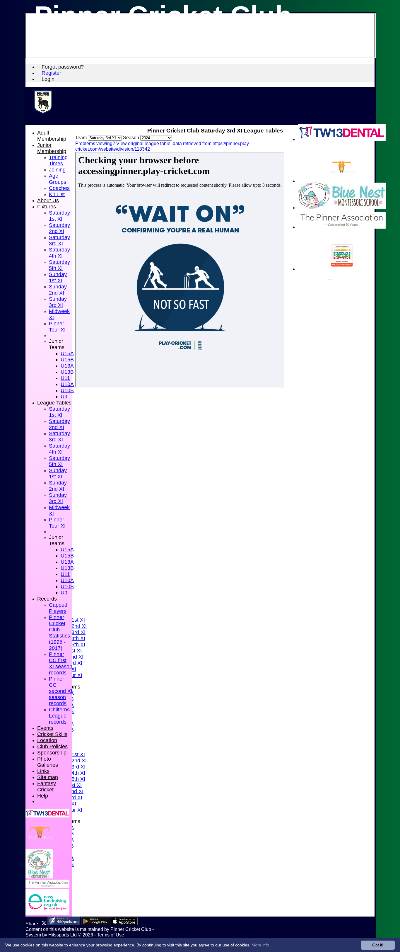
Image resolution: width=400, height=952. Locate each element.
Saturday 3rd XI (59, 240)
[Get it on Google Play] (95, 923)
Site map (47, 777)
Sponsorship (51, 753)
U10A (67, 384)
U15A (67, 353)
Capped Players (58, 608)
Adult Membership (51, 136)
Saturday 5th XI (59, 265)
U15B (67, 360)
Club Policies (52, 746)
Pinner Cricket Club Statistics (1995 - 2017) (59, 632)
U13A (67, 366)
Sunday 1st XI (58, 277)
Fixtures (46, 207)
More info (260, 945)
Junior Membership (51, 148)
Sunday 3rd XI (58, 302)
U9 (64, 396)
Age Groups (57, 179)
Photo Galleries (47, 762)
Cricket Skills (52, 734)
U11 (65, 378)
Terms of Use (110, 934)
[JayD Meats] (341, 180)
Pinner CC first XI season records (60, 663)
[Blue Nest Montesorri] (342, 207)
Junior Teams (56, 344)
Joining (57, 170)
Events (45, 728)
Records (47, 599)
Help (42, 796)
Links (43, 771)
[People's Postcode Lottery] (341, 268)
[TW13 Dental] (342, 139)
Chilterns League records (59, 716)
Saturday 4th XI (59, 253)
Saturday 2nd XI (59, 228)
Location (47, 740)
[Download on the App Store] (124, 923)
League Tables (54, 403)
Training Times (58, 160)
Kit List (57, 194)
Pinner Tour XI (57, 327)
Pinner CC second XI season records (60, 691)
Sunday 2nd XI (58, 290)
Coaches (59, 188)
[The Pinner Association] (342, 227)
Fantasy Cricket (46, 787)
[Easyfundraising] (47, 913)
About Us (48, 200)
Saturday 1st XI (59, 216)
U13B (67, 372)
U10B (67, 390)
